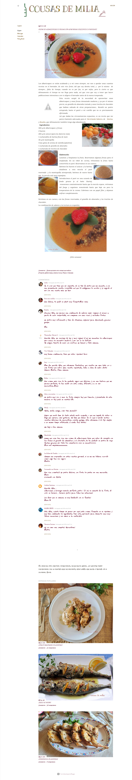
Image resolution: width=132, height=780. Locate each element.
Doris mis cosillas (49, 298)
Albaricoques (20, 34)
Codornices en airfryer (48, 759)
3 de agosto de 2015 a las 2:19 (63, 298)
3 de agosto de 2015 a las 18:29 (57, 407)
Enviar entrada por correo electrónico (59, 270)
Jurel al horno (44, 702)
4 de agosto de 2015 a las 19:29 (64, 485)
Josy (45, 362)
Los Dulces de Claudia (50, 453)
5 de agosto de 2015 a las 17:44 (64, 524)
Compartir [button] (19, 26)
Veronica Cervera (49, 524)
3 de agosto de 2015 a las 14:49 (57, 378)
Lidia (46, 283)
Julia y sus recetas (49, 394)
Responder (47, 294)
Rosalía (43, 122)
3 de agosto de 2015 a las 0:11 (56, 282)
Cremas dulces (20, 36)
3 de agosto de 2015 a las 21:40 (66, 453)
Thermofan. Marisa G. (51, 335)
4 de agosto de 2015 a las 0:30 (67, 469)
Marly (46, 407)
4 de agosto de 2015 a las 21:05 (62, 508)
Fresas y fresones (20, 39)
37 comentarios (51, 705)
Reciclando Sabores (94, 119)
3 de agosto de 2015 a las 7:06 (58, 310)
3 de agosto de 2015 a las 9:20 (62, 351)
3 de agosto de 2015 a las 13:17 (56, 362)
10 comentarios (51, 648)
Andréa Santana (49, 485)
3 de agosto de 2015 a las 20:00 (60, 435)
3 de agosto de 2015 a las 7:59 (67, 335)
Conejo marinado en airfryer (50, 645)
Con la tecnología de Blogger (67, 774)
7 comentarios (51, 762)
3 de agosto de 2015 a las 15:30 (64, 394)
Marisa (110, 119)
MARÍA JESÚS (48, 508)
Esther (46, 378)
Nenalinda (47, 435)
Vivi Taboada (48, 351)
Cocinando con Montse (51, 469)
